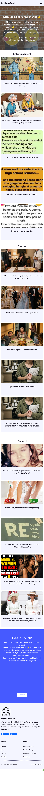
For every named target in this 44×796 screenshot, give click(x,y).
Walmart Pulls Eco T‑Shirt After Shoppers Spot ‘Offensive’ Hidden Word (22, 545)
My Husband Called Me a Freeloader (22, 387)
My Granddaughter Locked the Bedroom (22, 350)
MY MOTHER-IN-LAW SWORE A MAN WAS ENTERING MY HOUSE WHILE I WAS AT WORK (22, 424)
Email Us (26, 757)
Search (3, 753)
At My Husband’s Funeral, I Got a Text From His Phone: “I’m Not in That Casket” (22, 277)
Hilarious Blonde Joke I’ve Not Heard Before (22, 157)
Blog (2, 750)
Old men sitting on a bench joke (22, 231)
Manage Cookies (29, 753)
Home (3, 746)
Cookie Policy (28, 750)
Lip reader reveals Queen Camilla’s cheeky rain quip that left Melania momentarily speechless (22, 619)
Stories (22, 246)
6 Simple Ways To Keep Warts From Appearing (22, 508)
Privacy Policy (28, 746)
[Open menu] (41, 3)
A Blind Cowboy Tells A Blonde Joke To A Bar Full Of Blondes (22, 84)
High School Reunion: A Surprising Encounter (22, 194)
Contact (22, 695)
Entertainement (22, 53)
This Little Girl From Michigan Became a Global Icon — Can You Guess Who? (22, 472)
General (22, 441)
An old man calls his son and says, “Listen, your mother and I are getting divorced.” (22, 121)
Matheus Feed (8, 3)
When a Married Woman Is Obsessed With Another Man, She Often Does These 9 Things (22, 582)
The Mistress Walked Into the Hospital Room (22, 313)
